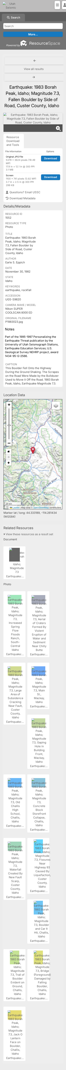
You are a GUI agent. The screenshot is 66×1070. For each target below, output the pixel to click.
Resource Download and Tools (12, 141)
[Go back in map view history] (8, 463)
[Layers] (56, 405)
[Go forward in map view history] (8, 457)
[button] (33, 450)
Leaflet (15, 507)
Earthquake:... (15, 576)
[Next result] (34, 77)
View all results (34, 69)
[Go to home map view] (8, 451)
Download (50, 158)
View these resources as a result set (29, 534)
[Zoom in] (9, 405)
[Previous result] (35, 60)
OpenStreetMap (41, 507)
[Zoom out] (9, 443)
